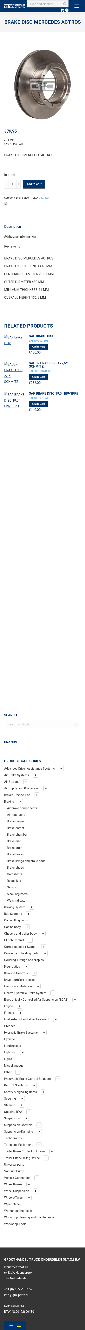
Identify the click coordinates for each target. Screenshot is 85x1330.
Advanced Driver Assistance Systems (29, 768)
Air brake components (22, 808)
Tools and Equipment (18, 1145)
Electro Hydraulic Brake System (25, 993)
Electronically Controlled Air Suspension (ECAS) (36, 999)
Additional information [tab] (20, 236)
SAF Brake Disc (41, 336)
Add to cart (34, 184)
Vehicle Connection (17, 1178)
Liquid (8, 1059)
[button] (61, 768)
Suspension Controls (18, 1125)
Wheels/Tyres (13, 1197)
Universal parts (14, 1164)
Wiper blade (12, 1204)
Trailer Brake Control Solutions (24, 1151)
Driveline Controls (16, 973)
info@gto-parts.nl (16, 1295)
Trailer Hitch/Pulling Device (22, 1158)
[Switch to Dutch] (11, 1326)
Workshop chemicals (18, 1211)
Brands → (12, 742)
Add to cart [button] (38, 346)
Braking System (14, 907)
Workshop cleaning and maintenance (29, 1217)
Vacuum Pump (14, 1171)
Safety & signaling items (20, 1092)
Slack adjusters (17, 894)
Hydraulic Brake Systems (21, 1032)
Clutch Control (14, 940)
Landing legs (12, 1046)
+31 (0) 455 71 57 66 (18, 1289)
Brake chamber (17, 834)
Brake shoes (15, 867)
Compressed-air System (20, 947)
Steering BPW (13, 1112)
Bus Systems (13, 914)
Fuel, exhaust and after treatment (26, 1019)
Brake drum (14, 848)
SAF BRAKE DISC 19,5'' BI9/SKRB (53, 393)
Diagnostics (12, 966)
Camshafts (14, 874)
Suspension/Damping (18, 1131)
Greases (9, 1026)
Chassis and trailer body (20, 933)
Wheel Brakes (13, 1184)
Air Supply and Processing (21, 788)
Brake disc (22, 197)
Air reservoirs (16, 815)
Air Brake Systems (16, 775)
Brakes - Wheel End (17, 795)
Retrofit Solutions (16, 1085)
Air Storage (11, 782)
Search (76, 724)
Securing (10, 1098)
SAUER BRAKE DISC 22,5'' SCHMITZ (48, 365)
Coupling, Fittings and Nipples (24, 960)
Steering (9, 1105)
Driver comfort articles (19, 980)
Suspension (12, 1118)
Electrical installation (18, 986)
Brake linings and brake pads (26, 861)
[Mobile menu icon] (77, 6)
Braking (9, 801)
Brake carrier (15, 828)
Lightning (10, 1052)
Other (8, 1072)
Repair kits (14, 881)
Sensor (12, 887)
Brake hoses (15, 854)
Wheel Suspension (16, 1191)
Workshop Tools (15, 1224)
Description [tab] (12, 227)
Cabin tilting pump (16, 920)
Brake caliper (15, 821)
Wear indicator (17, 900)
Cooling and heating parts (21, 953)
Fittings (9, 1013)
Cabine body (12, 927)
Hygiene (9, 1039)
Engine (8, 1006)
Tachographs (13, 1138)
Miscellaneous (14, 1065)
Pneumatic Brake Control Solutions (28, 1079)
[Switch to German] (19, 1326)
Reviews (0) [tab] (12, 246)
